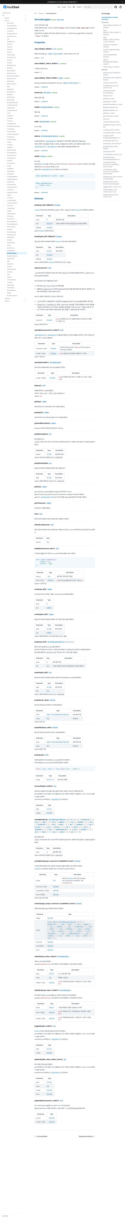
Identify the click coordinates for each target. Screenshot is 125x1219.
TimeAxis (9, 272)
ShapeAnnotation (12, 256)
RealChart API (6, 13)
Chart (8, 113)
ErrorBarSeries (11, 158)
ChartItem (10, 118)
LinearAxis (10, 205)
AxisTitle (9, 63)
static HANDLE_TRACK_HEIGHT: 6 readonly (112, 32)
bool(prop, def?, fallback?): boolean (111, 74)
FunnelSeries (11, 163)
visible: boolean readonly (111, 67)
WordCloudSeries (12, 295)
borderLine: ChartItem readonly (110, 45)
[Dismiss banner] (122, 2)
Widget (9, 293)
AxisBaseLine (11, 41)
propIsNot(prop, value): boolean (110, 147)
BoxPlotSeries (11, 92)
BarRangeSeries (11, 65)
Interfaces (8, 298)
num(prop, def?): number (111, 130)
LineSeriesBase (11, 200)
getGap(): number (109, 99)
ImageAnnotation (12, 192)
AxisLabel (10, 49)
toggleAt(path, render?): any (112, 187)
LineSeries (10, 198)
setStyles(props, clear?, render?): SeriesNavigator (111, 183)
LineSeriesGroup (12, 203)
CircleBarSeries (11, 123)
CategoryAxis (11, 108)
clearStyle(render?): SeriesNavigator (109, 92)
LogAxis (9, 211)
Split (8, 261)
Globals (7, 18)
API (3, 15)
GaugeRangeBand (12, 176)
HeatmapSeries (11, 184)
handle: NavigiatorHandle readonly (111, 51)
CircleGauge (10, 129)
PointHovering (11, 235)
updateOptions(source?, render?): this (111, 196)
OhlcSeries (10, 216)
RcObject (9, 240)
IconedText (10, 190)
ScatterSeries (11, 242)
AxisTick (9, 60)
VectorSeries (10, 287)
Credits (9, 142)
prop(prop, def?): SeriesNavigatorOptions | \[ (111, 137)
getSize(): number (109, 113)
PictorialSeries (11, 227)
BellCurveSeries (11, 84)
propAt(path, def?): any (110, 141)
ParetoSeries (10, 219)
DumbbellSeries (12, 153)
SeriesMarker (11, 250)
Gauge (9, 166)
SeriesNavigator (12, 253)
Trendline (10, 282)
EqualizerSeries (11, 155)
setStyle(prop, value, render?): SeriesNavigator (112, 178)
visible (43, 164)
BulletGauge (10, 100)
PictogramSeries (12, 221)
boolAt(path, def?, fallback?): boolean (112, 79)
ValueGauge (10, 285)
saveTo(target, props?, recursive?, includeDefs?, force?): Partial (111, 171)
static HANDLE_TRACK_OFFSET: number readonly (111, 39)
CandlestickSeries (12, 105)
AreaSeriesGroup (12, 33)
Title (8, 274)
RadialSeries (10, 237)
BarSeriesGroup (11, 73)
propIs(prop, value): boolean (112, 143)
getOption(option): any (110, 107)
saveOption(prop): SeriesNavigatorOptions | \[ (111, 158)
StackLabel (10, 264)
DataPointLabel (11, 150)
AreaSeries (10, 31)
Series (9, 245)
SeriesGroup (10, 248)
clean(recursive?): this (110, 83)
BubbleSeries (11, 97)
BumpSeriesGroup (12, 102)
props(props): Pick (109, 151)
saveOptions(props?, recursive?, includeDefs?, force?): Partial (111, 164)
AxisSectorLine (11, 57)
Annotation (10, 23)
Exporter (9, 161)
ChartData (10, 115)
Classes (7, 20)
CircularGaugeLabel (13, 134)
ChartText (10, 121)
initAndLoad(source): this (111, 122)
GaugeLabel (10, 174)
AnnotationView (12, 26)
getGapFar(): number (110, 101)
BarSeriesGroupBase (13, 76)
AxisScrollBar (11, 55)
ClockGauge (10, 137)
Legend (9, 195)
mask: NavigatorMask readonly (110, 56)
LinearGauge (10, 208)
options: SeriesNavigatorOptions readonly (110, 62)
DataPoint (10, 147)
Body (8, 86)
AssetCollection (11, 36)
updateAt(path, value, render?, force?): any (110, 191)
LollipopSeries (11, 213)
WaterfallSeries (11, 290)
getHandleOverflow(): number (112, 104)
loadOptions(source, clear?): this (112, 126)
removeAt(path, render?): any (112, 154)
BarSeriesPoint (11, 78)
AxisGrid (9, 44)
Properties (105, 22)
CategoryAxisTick (12, 110)
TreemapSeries (11, 280)
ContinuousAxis (11, 139)
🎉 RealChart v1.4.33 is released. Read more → (62, 2)
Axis (8, 39)
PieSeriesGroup (11, 232)
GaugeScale (10, 182)
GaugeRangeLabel (12, 179)
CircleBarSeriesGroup (13, 126)
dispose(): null (107, 96)
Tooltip (9, 277)
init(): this (106, 119)
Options (7, 301)
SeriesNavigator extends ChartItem (110, 18)
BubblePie (10, 94)
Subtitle (9, 266)
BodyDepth (10, 89)
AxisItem (9, 47)
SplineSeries (10, 258)
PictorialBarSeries (12, 224)
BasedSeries (10, 81)
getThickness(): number (111, 116)
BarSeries (10, 68)
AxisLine (9, 52)
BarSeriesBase (11, 70)
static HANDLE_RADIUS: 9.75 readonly (112, 26)
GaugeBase (10, 168)
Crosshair (10, 145)
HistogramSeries (12, 187)
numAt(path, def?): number (112, 133)
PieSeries (9, 229)
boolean (37, 210)
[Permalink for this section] (66, 19)
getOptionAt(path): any (110, 110)
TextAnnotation (11, 269)
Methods (104, 70)
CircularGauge (11, 131)
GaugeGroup (10, 171)
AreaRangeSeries (12, 28)
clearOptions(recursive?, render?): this (111, 87)
